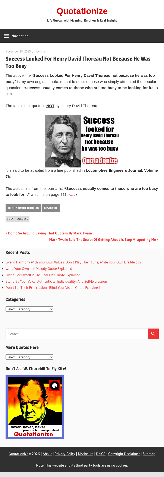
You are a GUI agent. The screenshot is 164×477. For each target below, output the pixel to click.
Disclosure (85, 453)
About (47, 453)
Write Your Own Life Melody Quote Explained (39, 268)
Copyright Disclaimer (124, 453)
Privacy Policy (65, 453)
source (72, 195)
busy (10, 218)
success (22, 218)
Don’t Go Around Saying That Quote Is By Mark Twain (50, 233)
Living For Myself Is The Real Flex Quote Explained (43, 275)
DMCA (100, 453)
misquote (51, 208)
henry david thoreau (23, 208)
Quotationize (82, 11)
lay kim (40, 51)
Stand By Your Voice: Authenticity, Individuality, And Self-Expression (56, 281)
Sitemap (149, 453)
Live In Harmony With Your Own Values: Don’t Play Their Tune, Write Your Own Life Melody (73, 262)
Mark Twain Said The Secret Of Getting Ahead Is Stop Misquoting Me (102, 239)
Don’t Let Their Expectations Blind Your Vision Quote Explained (53, 287)
